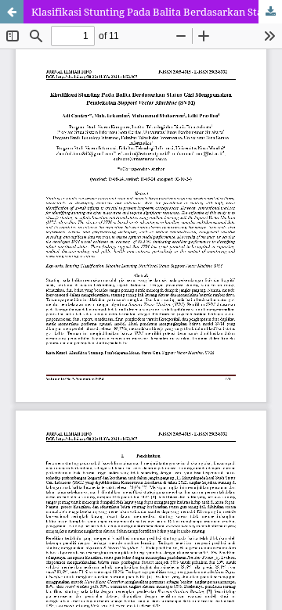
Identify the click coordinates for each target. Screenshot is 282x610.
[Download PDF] (270, 11)
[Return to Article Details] (12, 11)
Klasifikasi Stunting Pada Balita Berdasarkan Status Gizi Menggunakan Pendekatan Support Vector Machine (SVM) (156, 12)
